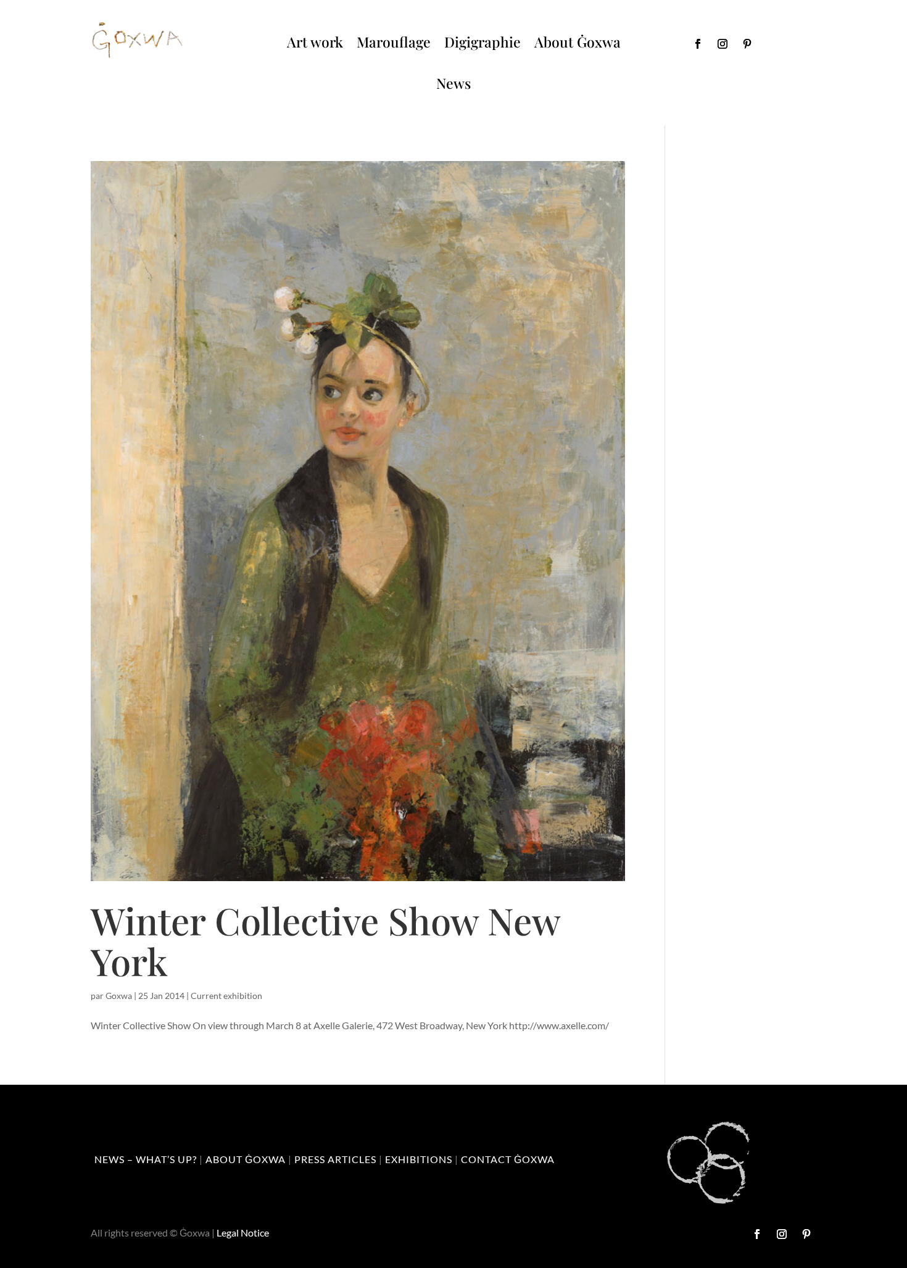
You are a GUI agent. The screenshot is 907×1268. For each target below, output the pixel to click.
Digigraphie (482, 41)
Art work (315, 41)
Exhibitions (418, 1159)
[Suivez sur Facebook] (698, 44)
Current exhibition (226, 995)
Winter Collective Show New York (325, 940)
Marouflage (394, 41)
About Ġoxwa (577, 41)
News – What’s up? (145, 1159)
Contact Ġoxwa (508, 1159)
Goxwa (119, 995)
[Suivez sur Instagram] (722, 44)
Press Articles (335, 1159)
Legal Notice (243, 1232)
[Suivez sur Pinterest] (747, 44)
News (453, 83)
